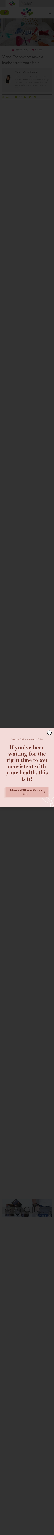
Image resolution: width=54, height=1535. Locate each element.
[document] (27, 767)
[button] (49, 733)
